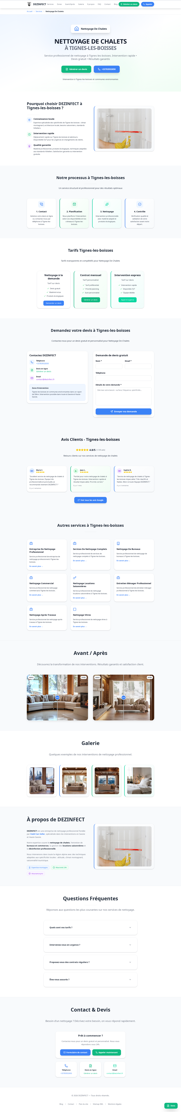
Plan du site (83, 1104)
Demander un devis (53, 303)
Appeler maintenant (108, 1052)
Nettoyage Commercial (41, 583)
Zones (59, 4)
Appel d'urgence (127, 300)
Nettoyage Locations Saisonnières (84, 585)
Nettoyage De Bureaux (128, 549)
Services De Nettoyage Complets (90, 549)
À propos (90, 4)
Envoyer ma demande (125, 411)
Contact (107, 4)
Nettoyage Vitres (82, 614)
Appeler (149, 4)
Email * (128, 361)
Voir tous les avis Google (92, 500)
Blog (116, 4)
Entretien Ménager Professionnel (134, 583)
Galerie (81, 4)
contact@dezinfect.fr (45, 379)
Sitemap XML (98, 1104)
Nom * (99, 361)
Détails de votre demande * (109, 385)
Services (50, 4)
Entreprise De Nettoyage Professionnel (42, 550)
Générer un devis (130, 4)
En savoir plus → (36, 566)
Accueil (29, 11)
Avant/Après (70, 4)
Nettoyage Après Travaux (42, 614)
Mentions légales (115, 1104)
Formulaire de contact (76, 1052)
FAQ (99, 4)
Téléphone (100, 373)
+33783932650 (109, 69)
